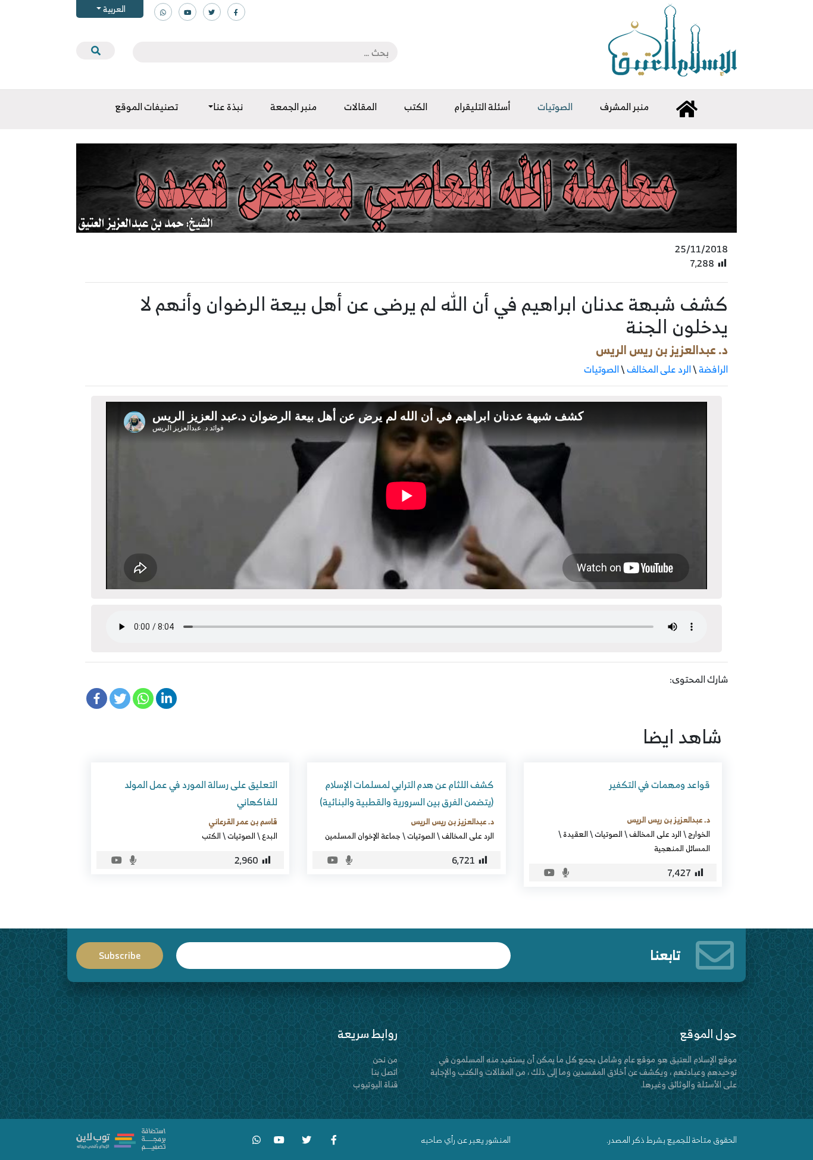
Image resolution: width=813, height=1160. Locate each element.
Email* (343, 950)
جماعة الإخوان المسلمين (363, 835)
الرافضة (713, 369)
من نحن (385, 1059)
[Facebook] (96, 698)
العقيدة (575, 833)
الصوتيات (601, 369)
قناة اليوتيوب (375, 1084)
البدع (269, 835)
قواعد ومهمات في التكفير (659, 784)
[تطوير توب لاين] (120, 1138)
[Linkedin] (166, 698)
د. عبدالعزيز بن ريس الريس (662, 349)
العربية (113, 8)
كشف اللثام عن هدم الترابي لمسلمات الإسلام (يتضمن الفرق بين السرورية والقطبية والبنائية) (407, 793)
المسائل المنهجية (682, 848)
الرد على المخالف (659, 369)
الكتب (211, 835)
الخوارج (699, 833)
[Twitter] (120, 698)
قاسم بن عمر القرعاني (242, 821)
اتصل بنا (384, 1071)
